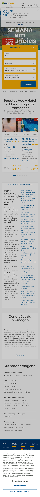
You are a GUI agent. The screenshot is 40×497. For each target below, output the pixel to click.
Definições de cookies (21, 481)
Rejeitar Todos (20, 486)
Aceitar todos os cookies (20, 491)
